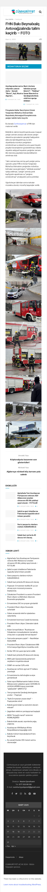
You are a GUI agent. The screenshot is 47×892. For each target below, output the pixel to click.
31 (8, 842)
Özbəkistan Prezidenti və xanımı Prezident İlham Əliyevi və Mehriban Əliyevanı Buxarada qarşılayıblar (24, 596)
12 (18, 826)
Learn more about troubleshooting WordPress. (22, 884)
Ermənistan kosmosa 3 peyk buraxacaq (22, 620)
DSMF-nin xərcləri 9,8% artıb (18, 665)
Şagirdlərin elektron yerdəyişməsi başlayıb (23, 711)
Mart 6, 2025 (11, 39)
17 (8, 832)
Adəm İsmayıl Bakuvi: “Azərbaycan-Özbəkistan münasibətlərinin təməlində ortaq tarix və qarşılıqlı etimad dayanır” (22, 632)
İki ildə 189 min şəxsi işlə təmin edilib (21, 651)
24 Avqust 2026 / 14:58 (26, 541)
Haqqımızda (10, 857)
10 (8, 826)
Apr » (13, 846)
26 (19, 837)
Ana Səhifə (9, 19)
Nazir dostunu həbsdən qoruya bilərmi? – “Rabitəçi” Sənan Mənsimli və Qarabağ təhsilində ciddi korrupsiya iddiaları (32, 93)
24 (8, 837)
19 (18, 832)
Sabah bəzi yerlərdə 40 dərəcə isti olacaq (23, 582)
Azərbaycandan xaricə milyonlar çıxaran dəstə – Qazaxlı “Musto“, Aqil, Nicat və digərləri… (14, 91)
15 (34, 826)
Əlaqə (21, 857)
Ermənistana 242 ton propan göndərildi (22, 603)
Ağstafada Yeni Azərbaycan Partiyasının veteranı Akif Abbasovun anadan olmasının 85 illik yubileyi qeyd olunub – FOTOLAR (28, 498)
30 (39, 837)
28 (29, 837)
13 (24, 826)
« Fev (8, 846)
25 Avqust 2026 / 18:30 (26, 506)
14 (29, 826)
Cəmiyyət (18, 19)
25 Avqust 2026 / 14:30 (26, 519)
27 (24, 837)
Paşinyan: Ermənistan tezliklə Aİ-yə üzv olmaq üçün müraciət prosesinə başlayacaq (22, 588)
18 (13, 832)
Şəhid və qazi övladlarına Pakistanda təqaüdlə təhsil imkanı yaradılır (28, 513)
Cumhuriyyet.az (20, 124)
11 (13, 826)
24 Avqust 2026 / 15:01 (26, 530)
